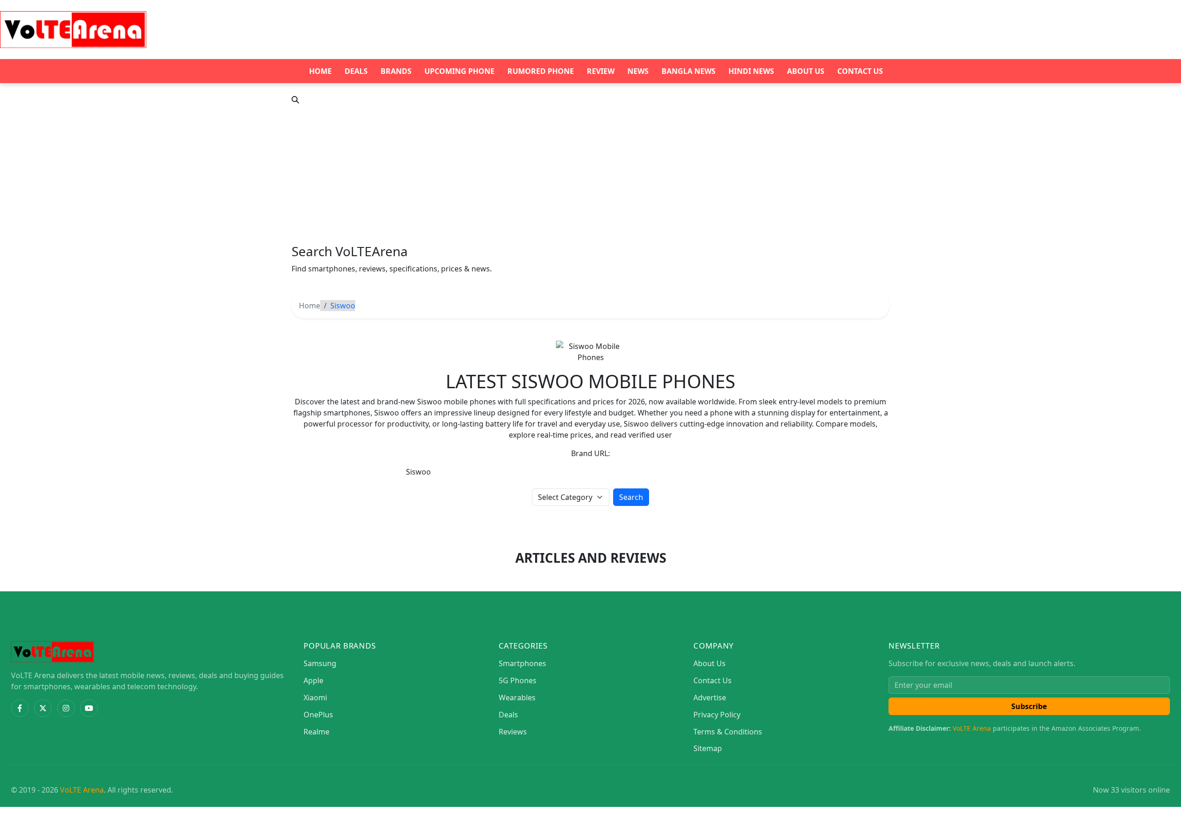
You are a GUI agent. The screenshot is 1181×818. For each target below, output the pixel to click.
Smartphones (522, 663)
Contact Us (860, 71)
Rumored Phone (540, 71)
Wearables (517, 697)
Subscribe (1029, 706)
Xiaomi (315, 697)
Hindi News (751, 71)
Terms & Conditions (727, 732)
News (638, 71)
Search (631, 497)
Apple (313, 680)
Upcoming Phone (459, 71)
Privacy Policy (716, 715)
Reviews (513, 732)
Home (320, 71)
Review (600, 71)
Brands (396, 71)
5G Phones (518, 680)
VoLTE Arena (972, 728)
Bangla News (689, 71)
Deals (356, 71)
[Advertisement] (590, 174)
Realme (316, 732)
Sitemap (707, 748)
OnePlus (318, 715)
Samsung (320, 663)
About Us (805, 71)
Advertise (709, 697)
